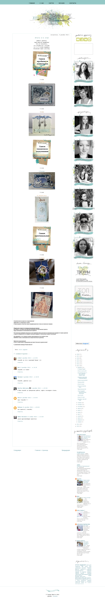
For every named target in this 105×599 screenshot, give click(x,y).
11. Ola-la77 (42, 82)
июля (79, 410)
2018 (78, 354)
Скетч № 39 (80, 395)
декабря (80, 367)
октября (80, 404)
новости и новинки (85, 569)
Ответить (20, 362)
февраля (80, 419)
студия (89, 575)
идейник (84, 579)
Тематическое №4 (82, 389)
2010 (78, 426)
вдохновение (85, 574)
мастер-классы (81, 570)
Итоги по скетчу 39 (82, 371)
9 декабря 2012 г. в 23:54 (29, 397)
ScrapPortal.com (81, 452)
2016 (78, 358)
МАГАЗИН (61, 3)
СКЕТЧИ (51, 3)
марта (79, 418)
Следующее (17, 450)
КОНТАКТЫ (72, 3)
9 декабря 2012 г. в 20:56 (39, 388)
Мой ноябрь (85, 525)
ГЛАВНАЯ (32, 3)
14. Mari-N (42, 258)
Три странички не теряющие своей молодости (86, 437)
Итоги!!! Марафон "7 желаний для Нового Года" (82, 374)
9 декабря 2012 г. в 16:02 (31, 377)
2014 (78, 362)
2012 (78, 365)
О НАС (42, 3)
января (79, 421)
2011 (78, 424)
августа (80, 408)
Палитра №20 (81, 382)
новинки (89, 570)
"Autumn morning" (86, 497)
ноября (80, 402)
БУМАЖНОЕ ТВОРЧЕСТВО (83, 524)
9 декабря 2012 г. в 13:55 (29, 358)
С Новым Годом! (81, 369)
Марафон (89, 580)
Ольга (19, 397)
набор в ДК (84, 577)
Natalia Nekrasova (23, 388)
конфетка (89, 582)
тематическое (78, 574)
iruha (19, 358)
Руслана (20, 377)
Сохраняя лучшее (81, 434)
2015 (78, 360)
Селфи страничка (81, 453)
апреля (80, 416)
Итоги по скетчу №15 (82, 380)
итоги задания (23, 349)
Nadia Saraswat (22, 416)
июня (79, 412)
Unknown (20, 407)
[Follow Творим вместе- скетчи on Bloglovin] (82, 344)
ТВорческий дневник (80, 581)
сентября (80, 406)
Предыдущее (66, 450)
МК (83, 566)
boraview (79, 478)
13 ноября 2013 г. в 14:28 (35, 416)
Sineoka (55, 596)
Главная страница (41, 450)
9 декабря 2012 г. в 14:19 (29, 367)
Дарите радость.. (81, 540)
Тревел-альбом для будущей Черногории (86, 481)
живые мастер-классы (83, 575)
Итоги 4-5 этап (81, 397)
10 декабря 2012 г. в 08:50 (31, 407)
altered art (84, 582)
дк (87, 579)
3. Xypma (41, 291)
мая (79, 414)
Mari (19, 367)
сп (86, 581)
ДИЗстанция (78, 577)
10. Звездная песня (42, 195)
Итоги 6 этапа (81, 384)
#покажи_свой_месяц (80, 576)
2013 (78, 363)
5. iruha (42, 112)
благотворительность (79, 583)
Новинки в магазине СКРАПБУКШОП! (82, 378)
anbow (78, 464)
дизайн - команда (86, 573)
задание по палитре (81, 572)
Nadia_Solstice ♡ (81, 510)
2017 (78, 356)
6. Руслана (42, 171)
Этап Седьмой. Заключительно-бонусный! (82, 392)
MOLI (78, 496)
